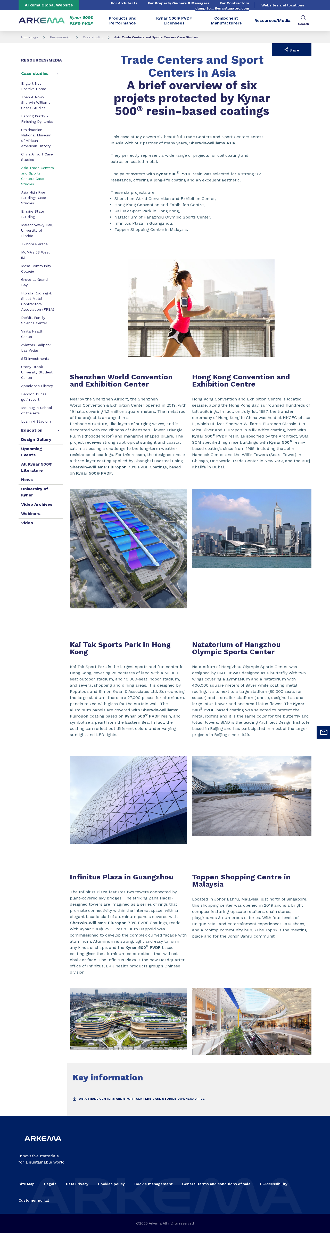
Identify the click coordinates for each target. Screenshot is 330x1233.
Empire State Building (32, 214)
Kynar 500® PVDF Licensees (174, 20)
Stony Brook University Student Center (37, 372)
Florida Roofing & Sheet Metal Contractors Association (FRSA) (37, 301)
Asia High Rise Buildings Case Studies (33, 197)
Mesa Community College (36, 268)
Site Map (27, 1184)
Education (32, 430)
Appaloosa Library (37, 386)
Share (293, 50)
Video (27, 522)
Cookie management (153, 1184)
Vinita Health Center (32, 334)
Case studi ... (93, 37)
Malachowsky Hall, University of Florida (37, 230)
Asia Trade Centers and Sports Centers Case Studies (37, 176)
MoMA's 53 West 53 (35, 255)
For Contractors (234, 3)
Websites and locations (282, 5)
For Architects (124, 3)
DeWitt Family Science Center (34, 320)
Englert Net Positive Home (33, 86)
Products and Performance (122, 20)
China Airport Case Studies (37, 157)
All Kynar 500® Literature (36, 467)
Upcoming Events (31, 451)
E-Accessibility (273, 1184)
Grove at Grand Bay (34, 282)
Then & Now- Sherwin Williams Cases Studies (35, 102)
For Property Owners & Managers (178, 3)
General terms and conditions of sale (216, 1184)
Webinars (30, 513)
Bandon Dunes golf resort (33, 396)
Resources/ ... (60, 37)
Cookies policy (111, 1184)
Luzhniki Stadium (36, 421)
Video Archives (36, 504)
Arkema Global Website (49, 5)
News (27, 479)
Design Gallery (36, 439)
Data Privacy (77, 1184)
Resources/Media (272, 20)
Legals (50, 1184)
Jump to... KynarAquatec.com (222, 8)
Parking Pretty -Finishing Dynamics (37, 119)
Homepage (29, 37)
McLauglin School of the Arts (36, 410)
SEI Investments (35, 358)
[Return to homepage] (42, 20)
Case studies (34, 73)
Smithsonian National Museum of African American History (36, 138)
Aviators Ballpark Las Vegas (36, 347)
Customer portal (34, 1200)
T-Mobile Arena (34, 244)
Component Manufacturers (226, 20)
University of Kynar (34, 491)
